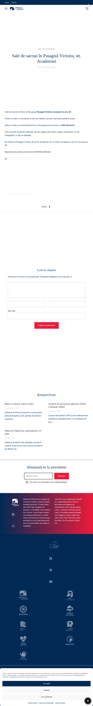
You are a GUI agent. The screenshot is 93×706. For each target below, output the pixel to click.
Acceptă (46, 683)
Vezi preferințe (46, 697)
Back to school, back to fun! (19, 403)
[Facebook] (49, 207)
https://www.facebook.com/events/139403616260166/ (27, 152)
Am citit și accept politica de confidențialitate (48, 482)
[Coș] (86, 8)
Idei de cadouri (46, 49)
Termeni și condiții (60, 702)
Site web (11, 311)
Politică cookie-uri (33, 702)
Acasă (7, 2)
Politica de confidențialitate (46, 702)
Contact (13, 2)
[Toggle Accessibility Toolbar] (88, 701)
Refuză (46, 690)
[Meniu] (6, 8)
